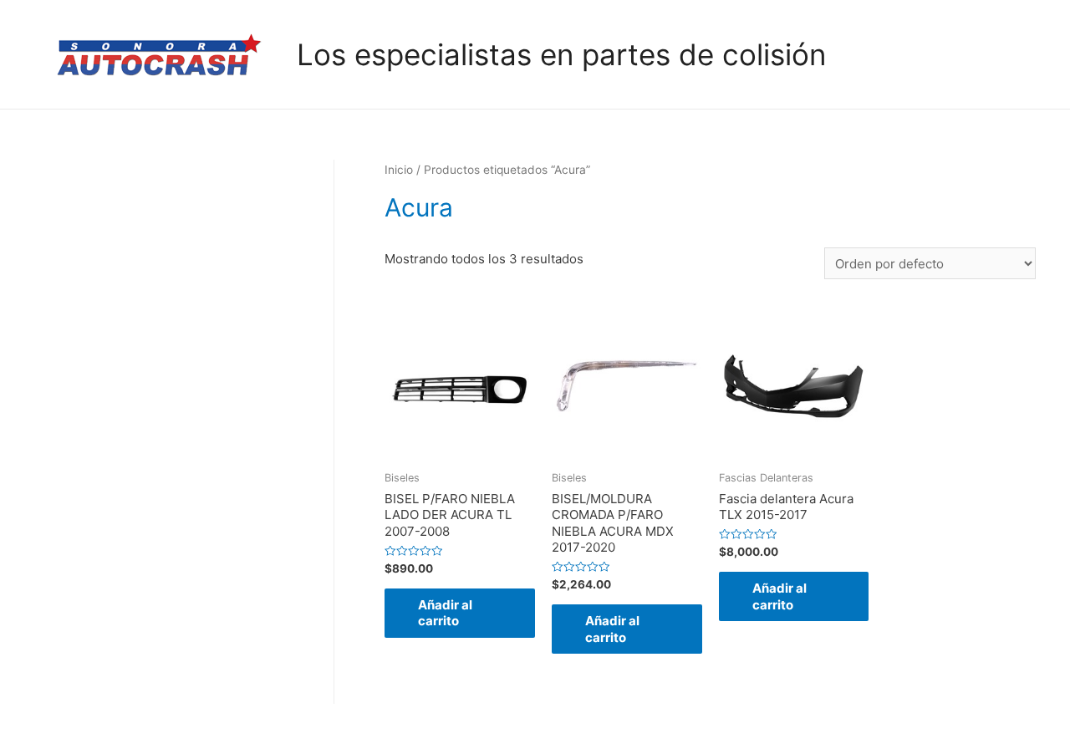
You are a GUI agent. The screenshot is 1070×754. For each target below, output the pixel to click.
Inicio (399, 169)
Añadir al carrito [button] (445, 613)
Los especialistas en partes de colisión (561, 54)
